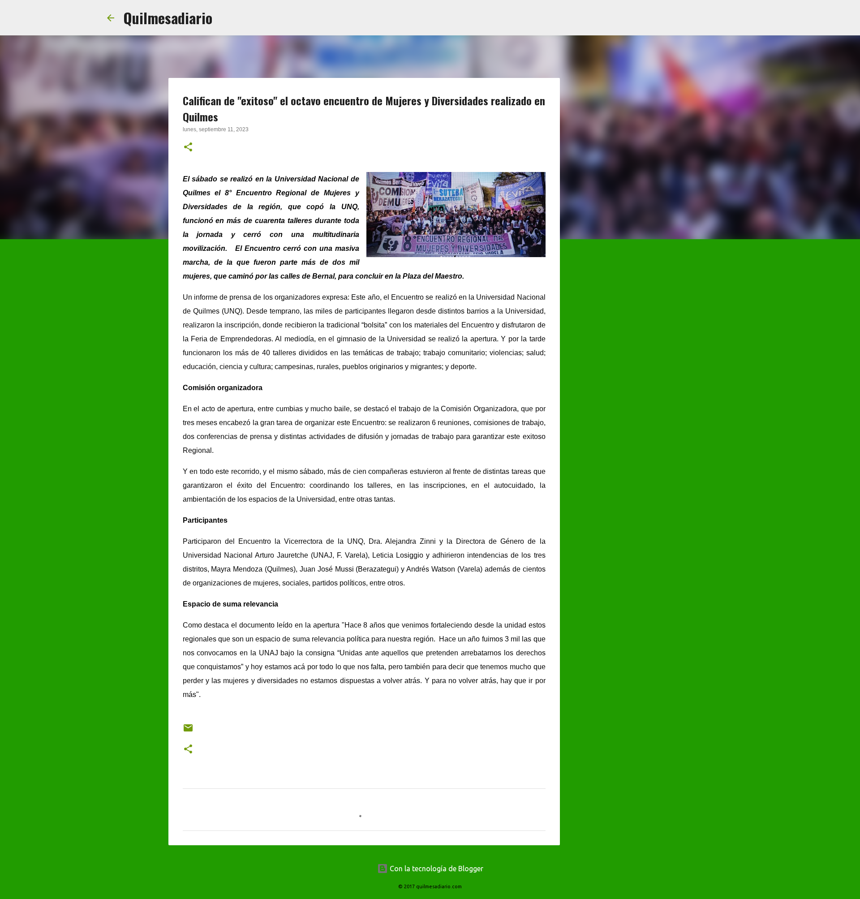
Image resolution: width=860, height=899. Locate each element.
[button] (188, 148)
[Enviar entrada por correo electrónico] (188, 731)
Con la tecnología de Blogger (435, 869)
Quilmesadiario (167, 17)
